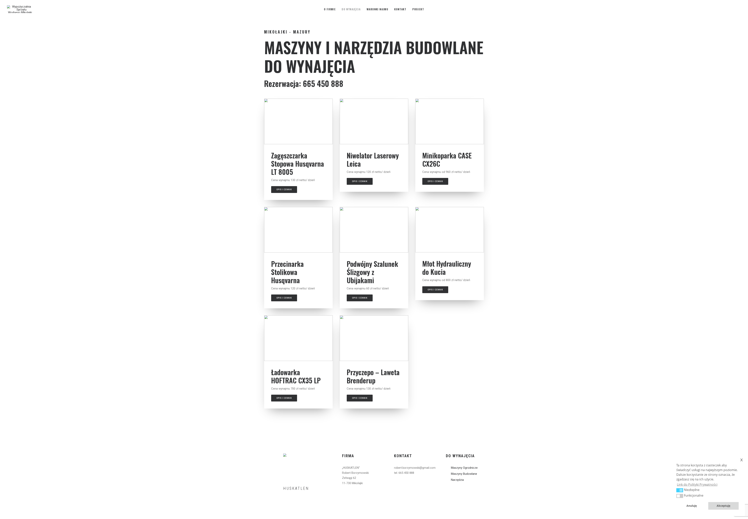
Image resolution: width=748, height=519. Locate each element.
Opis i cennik (284, 189)
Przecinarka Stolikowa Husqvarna (287, 272)
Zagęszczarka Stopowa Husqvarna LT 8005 (297, 163)
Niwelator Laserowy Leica (373, 159)
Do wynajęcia (351, 9)
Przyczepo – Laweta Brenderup (373, 376)
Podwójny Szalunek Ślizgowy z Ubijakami (372, 272)
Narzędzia (457, 480)
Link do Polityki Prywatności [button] (697, 484)
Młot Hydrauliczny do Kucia (446, 267)
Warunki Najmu (377, 9)
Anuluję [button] (691, 506)
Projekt (418, 9)
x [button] (741, 459)
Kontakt (400, 9)
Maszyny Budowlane (464, 474)
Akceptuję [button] (723, 506)
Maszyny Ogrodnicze (464, 467)
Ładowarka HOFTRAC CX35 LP (296, 376)
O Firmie (330, 9)
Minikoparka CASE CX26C (447, 159)
